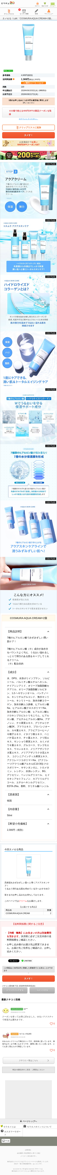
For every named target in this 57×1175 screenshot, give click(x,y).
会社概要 (20, 1153)
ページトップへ (30, 1121)
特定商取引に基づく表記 (32, 1153)
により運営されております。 (28, 1171)
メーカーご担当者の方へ (28, 1156)
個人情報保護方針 (25, 1164)
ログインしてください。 (28, 119)
